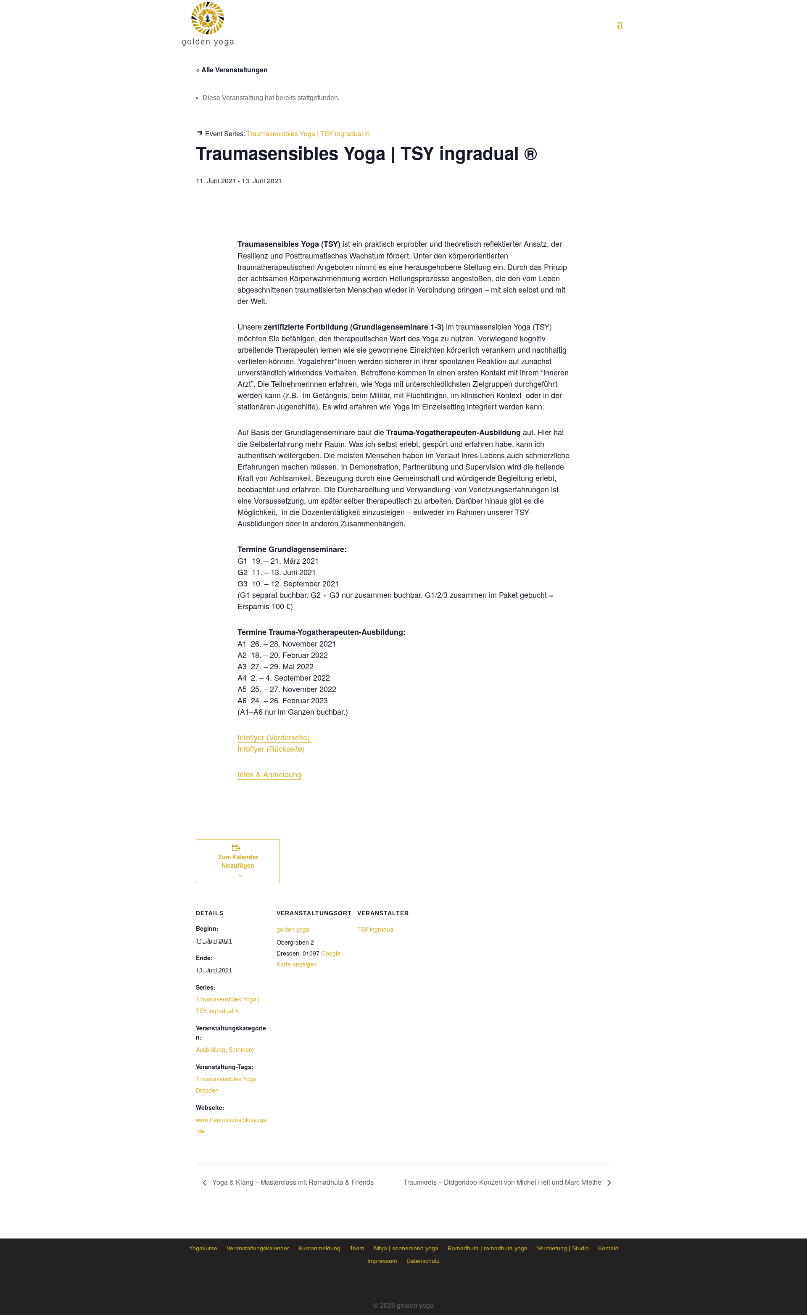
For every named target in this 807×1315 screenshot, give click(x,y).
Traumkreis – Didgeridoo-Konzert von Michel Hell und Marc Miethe (503, 1182)
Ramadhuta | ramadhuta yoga (487, 1248)
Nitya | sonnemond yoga (406, 1248)
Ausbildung (210, 1049)
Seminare (241, 1049)
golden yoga (293, 929)
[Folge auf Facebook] (380, 1283)
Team (357, 1248)
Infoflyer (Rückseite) (271, 748)
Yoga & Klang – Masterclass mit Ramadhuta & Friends (292, 1182)
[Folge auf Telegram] (427, 1283)
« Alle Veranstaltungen (232, 69)
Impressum (382, 1260)
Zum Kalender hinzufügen (238, 861)
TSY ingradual (376, 929)
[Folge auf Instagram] (403, 1283)
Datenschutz (423, 1260)
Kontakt (608, 1248)
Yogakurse (203, 1248)
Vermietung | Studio (563, 1248)
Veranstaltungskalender (258, 1248)
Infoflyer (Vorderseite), (274, 736)
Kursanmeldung (319, 1248)
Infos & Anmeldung (269, 773)
